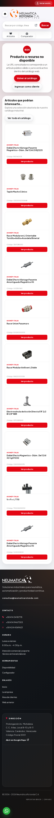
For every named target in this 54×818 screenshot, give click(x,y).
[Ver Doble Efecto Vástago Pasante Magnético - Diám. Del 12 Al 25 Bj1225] (27, 133)
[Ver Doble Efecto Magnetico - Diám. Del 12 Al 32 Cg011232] (27, 441)
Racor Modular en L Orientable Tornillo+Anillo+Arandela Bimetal (23, 237)
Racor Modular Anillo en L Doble (22, 367)
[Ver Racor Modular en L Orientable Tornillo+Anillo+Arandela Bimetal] (27, 221)
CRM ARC (48, 799)
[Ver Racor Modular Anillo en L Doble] (27, 353)
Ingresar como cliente (27, 86)
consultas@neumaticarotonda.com (20, 598)
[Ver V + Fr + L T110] (27, 485)
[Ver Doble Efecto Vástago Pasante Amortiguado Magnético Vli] (27, 265)
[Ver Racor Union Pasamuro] (27, 309)
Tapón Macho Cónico (17, 192)
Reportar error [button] (33, 799)
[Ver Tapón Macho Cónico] (27, 177)
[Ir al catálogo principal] (24, 14)
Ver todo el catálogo (19, 118)
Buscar (45, 25)
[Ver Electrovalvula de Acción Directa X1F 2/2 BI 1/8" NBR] (27, 397)
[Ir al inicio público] (5, 14)
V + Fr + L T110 (13, 499)
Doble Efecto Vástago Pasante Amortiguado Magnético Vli (22, 281)
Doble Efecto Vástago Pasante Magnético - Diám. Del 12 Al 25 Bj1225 (25, 149)
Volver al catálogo (27, 78)
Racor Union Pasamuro (18, 323)
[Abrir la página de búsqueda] (36, 25)
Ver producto (27, 161)
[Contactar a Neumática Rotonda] (6, 811)
